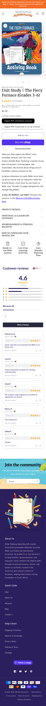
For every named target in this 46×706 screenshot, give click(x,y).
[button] (3, 14)
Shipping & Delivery (13, 630)
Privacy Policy (10, 641)
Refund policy (36, 692)
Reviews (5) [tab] (8, 306)
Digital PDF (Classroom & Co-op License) (22, 127)
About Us (9, 598)
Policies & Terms (11, 647)
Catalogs (8, 653)
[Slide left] (17, 82)
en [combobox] (37, 268)
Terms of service (23, 696)
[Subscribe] (37, 481)
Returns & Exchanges (13, 636)
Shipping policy (37, 696)
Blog (6, 609)
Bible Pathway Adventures (20, 692)
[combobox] (5, 316)
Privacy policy (11, 696)
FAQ (6, 592)
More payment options (23, 148)
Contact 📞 (9, 615)
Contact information (24, 699)
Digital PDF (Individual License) (18, 121)
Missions (8, 603)
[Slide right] (28, 82)
